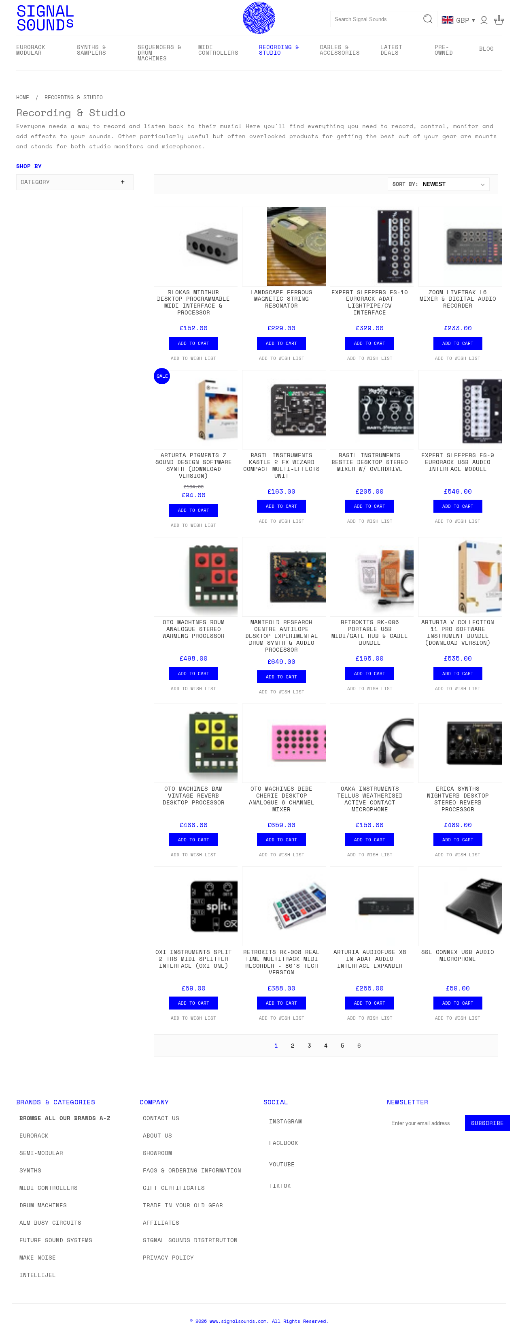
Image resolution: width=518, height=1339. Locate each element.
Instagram (285, 1121)
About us (157, 1135)
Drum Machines (43, 1205)
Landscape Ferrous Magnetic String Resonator (281, 299)
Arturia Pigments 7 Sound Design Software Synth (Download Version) (193, 465)
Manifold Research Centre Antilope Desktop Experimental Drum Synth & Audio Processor (281, 635)
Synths (30, 1170)
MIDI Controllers (48, 1187)
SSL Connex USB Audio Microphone (457, 955)
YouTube (282, 1164)
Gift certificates (174, 1187)
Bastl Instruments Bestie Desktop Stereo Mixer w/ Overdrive (369, 462)
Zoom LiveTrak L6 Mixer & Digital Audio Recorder (458, 299)
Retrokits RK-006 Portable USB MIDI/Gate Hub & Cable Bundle (369, 632)
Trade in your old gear (183, 1205)
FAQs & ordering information (192, 1170)
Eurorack (34, 1135)
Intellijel (37, 1275)
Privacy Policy (168, 1257)
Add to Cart (193, 343)
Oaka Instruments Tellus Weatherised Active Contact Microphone (370, 798)
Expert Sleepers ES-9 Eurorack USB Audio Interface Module (457, 462)
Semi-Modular (41, 1153)
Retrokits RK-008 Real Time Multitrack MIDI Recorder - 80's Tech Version (281, 962)
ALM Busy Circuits (50, 1222)
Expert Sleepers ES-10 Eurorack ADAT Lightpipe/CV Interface (369, 302)
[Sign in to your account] (484, 20)
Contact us (161, 1118)
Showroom (157, 1153)
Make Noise (37, 1257)
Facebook (283, 1142)
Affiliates (161, 1222)
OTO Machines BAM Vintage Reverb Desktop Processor (194, 795)
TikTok (280, 1185)
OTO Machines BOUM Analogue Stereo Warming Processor (194, 629)
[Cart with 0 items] (499, 20)
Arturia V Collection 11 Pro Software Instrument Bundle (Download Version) (457, 632)
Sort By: (405, 184)
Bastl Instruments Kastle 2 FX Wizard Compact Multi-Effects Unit (281, 465)
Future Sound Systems (55, 1240)
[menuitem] (39, 52)
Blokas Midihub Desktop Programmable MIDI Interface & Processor (193, 302)
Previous (497, 1314)
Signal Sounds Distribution (190, 1240)
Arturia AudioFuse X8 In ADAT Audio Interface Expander (369, 959)
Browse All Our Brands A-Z (64, 1118)
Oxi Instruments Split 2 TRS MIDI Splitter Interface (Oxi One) (193, 959)
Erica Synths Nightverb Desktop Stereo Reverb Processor (458, 798)
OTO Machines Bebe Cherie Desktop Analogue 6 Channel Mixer (281, 798)
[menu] (259, 53)
